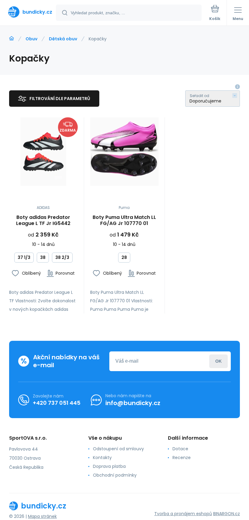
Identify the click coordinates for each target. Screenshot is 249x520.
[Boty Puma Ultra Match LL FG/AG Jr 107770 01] (124, 151)
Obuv (31, 39)
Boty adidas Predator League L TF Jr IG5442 (43, 220)
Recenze (181, 458)
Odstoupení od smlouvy (118, 449)
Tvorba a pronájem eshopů (183, 514)
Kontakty (102, 458)
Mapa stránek (42, 516)
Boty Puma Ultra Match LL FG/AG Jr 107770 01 (124, 220)
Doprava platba (109, 466)
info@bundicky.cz (132, 403)
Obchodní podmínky (115, 475)
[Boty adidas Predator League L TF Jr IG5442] (43, 151)
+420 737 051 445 (56, 403)
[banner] (28, 12)
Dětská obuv (63, 39)
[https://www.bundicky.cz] (11, 38)
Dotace (180, 449)
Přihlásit (218, 361)
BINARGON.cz (226, 514)
